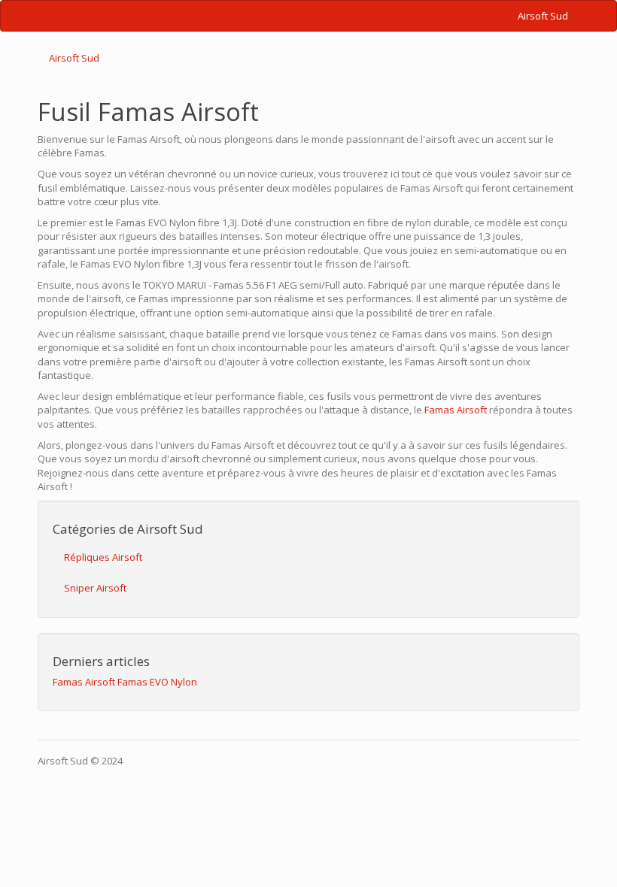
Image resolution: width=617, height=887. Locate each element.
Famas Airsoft (455, 409)
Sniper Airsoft (95, 588)
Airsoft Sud (543, 16)
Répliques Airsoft (103, 557)
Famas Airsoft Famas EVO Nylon (125, 682)
